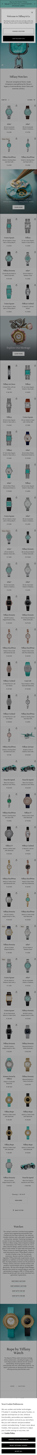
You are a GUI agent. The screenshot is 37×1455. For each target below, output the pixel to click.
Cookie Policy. (9, 1433)
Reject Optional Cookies (18, 1445)
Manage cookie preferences (18, 1439)
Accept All (18, 1451)
